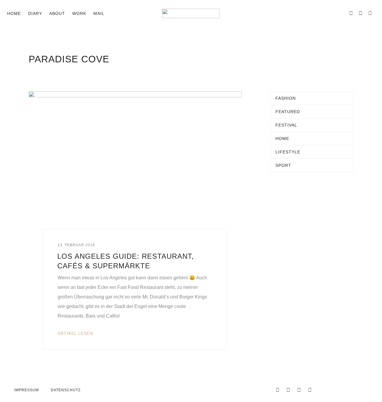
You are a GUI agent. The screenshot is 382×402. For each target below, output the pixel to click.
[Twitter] (288, 390)
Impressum (26, 390)
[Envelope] (341, 13)
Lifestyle (287, 152)
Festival (286, 125)
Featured (287, 111)
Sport (283, 165)
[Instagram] (360, 13)
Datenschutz (66, 390)
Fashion (285, 98)
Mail (98, 13)
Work (79, 13)
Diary (35, 13)
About (57, 13)
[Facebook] (351, 13)
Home (14, 13)
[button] (114, 13)
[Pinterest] (370, 13)
